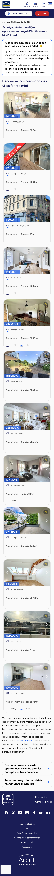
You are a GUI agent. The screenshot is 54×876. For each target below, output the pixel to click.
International (27, 842)
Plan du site (41, 797)
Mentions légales (27, 824)
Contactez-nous (43, 801)
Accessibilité (27, 847)
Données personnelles (27, 833)
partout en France (25, 740)
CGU (27, 828)
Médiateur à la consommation (27, 838)
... (2, 22)
